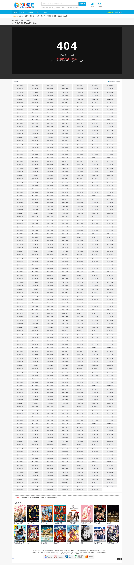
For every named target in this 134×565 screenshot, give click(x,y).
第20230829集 (65, 196)
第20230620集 (110, 175)
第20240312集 (65, 247)
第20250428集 (65, 358)
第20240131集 (35, 240)
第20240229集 (80, 244)
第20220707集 (110, 106)
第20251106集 (50, 413)
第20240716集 (20, 282)
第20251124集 (80, 417)
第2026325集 (80, 448)
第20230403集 (65, 154)
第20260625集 (35, 475)
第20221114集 (110, 116)
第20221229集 (95, 130)
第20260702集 (95, 475)
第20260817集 (50, 489)
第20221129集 (35, 123)
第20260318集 (20, 448)
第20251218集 (95, 424)
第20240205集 (65, 240)
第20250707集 (35, 379)
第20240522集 (50, 268)
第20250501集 (110, 358)
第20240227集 (50, 244)
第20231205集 (65, 223)
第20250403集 (95, 351)
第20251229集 (50, 427)
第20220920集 (20, 92)
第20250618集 (95, 372)
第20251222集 (110, 424)
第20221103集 (35, 116)
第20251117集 (20, 417)
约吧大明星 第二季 (112, 543)
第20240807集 (110, 285)
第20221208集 (20, 126)
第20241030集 (95, 310)
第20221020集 (20, 113)
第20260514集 (95, 462)
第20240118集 (35, 237)
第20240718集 (50, 282)
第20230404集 (80, 154)
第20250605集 (95, 368)
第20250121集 (35, 334)
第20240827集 (65, 292)
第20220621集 (50, 102)
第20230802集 (50, 189)
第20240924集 (95, 299)
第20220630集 (50, 106)
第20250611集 (35, 372)
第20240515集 (95, 265)
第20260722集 (50, 482)
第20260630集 (65, 475)
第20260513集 (80, 462)
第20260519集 (20, 465)
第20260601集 (20, 468)
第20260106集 (110, 427)
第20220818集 (65, 99)
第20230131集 (95, 137)
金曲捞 (109, 523)
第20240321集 (50, 251)
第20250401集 (65, 351)
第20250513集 (95, 361)
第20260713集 (65, 479)
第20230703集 (110, 178)
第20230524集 (80, 168)
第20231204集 (50, 223)
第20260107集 (20, 430)
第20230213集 (80, 140)
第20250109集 (50, 330)
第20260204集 (50, 437)
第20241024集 (50, 310)
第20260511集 (50, 462)
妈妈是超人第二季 (86, 523)
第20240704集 (35, 278)
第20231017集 (65, 209)
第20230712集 (95, 182)
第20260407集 (80, 451)
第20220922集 (95, 88)
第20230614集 (65, 175)
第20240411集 (20, 258)
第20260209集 (80, 437)
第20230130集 (80, 137)
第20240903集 (20, 296)
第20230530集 (20, 171)
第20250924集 (95, 399)
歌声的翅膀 (44, 543)
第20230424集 (20, 161)
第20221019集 (110, 109)
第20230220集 (50, 144)
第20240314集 (95, 247)
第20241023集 (35, 310)
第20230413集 (50, 158)
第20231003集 (50, 206)
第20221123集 (95, 120)
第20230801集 (35, 189)
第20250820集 (110, 389)
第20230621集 (35, 178)
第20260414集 (35, 455)
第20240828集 (80, 292)
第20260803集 (35, 486)
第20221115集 (20, 120)
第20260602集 (35, 468)
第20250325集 (110, 348)
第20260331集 (20, 451)
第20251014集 (50, 406)
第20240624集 (35, 275)
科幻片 (37, 16)
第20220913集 (80, 92)
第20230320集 (50, 151)
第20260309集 (35, 444)
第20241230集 (65, 327)
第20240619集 (20, 275)
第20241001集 (50, 303)
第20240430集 (65, 261)
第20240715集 (110, 278)
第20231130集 (35, 223)
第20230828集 (50, 196)
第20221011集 (50, 85)
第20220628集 (20, 106)
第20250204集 (110, 334)
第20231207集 (95, 223)
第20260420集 (80, 455)
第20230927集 (110, 202)
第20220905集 (50, 95)
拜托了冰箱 (44, 523)
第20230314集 (110, 147)
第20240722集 (65, 282)
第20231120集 (35, 220)
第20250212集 (80, 337)
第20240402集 (35, 254)
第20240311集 (50, 247)
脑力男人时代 (98, 543)
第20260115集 (95, 430)
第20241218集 (95, 323)
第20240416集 (50, 258)
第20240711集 (95, 278)
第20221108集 (65, 116)
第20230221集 (35, 144)
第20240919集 (65, 299)
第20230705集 (35, 182)
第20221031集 (95, 113)
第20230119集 (65, 137)
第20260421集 (95, 455)
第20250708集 (50, 379)
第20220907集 (20, 95)
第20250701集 (95, 375)
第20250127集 (80, 334)
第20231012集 (35, 209)
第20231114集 (95, 216)
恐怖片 (43, 16)
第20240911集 (95, 296)
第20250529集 (35, 368)
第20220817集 (80, 99)
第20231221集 (110, 227)
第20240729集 (20, 285)
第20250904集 (35, 396)
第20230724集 (65, 185)
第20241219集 (110, 323)
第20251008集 (110, 403)
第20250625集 (50, 375)
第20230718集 (20, 185)
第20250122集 (50, 334)
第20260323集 (50, 448)
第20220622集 (65, 102)
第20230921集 (65, 202)
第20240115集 (95, 234)
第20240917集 (35, 299)
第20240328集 (110, 251)
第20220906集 (35, 95)
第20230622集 (20, 178)
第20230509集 (50, 164)
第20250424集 (50, 358)
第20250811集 (20, 389)
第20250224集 (65, 341)
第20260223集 (35, 441)
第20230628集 (80, 178)
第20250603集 (65, 368)
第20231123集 (80, 220)
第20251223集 (20, 427)
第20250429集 (80, 358)
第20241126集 (110, 316)
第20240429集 (50, 261)
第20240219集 (95, 240)
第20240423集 (110, 258)
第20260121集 (35, 434)
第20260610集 (110, 468)
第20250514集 (110, 361)
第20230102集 (110, 130)
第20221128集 (20, 123)
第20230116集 (20, 137)
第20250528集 (20, 368)
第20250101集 (80, 327)
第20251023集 (35, 410)
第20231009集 (95, 206)
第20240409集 (80, 254)
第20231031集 (80, 213)
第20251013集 (35, 406)
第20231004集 (65, 206)
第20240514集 (80, 265)
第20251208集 (95, 420)
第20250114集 (80, 330)
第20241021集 (110, 306)
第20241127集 (20, 320)
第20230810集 (20, 192)
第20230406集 (110, 154)
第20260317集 (110, 444)
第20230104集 (35, 133)
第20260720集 (20, 482)
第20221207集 (110, 123)
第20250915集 (110, 396)
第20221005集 (95, 85)
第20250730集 (35, 386)
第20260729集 (110, 482)
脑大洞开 (56, 543)
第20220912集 (95, 92)
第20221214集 (65, 126)
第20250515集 (20, 365)
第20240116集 (110, 234)
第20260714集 (80, 479)
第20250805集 (80, 386)
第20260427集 (35, 458)
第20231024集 (20, 213)
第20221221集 (20, 130)
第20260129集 (110, 434)
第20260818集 (65, 489)
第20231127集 (95, 220)
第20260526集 (80, 465)
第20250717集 (35, 382)
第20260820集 (95, 489)
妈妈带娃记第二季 (19, 543)
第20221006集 (80, 85)
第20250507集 (50, 361)
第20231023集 (110, 209)
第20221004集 (110, 85)
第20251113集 (110, 413)
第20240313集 (80, 247)
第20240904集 (35, 296)
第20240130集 (20, 240)
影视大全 (100, 6)
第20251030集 (95, 410)
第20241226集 (50, 327)
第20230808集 (95, 189)
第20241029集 (80, 310)
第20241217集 (80, 323)
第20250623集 (20, 375)
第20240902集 (110, 292)
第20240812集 (35, 289)
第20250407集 (110, 351)
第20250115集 (95, 330)
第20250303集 (20, 344)
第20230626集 (50, 178)
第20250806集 (95, 386)
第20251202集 (50, 420)
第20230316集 (35, 151)
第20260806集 (80, 486)
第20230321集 (65, 151)
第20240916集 (20, 299)
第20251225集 (35, 427)
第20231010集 (110, 206)
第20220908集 (110, 92)
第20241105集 (35, 313)
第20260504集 (95, 458)
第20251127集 (20, 420)
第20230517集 (20, 168)
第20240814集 (65, 289)
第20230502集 (95, 161)
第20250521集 (65, 365)
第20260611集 (20, 472)
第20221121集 (65, 120)
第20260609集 (95, 468)
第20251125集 (95, 417)
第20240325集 (65, 251)
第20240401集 (20, 254)
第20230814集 (35, 192)
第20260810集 (95, 486)
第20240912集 (110, 296)
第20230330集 (50, 154)
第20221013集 (20, 85)
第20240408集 (95, 254)
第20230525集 (95, 168)
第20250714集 (95, 379)
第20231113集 (80, 216)
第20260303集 (110, 441)
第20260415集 (50, 455)
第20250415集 (65, 354)
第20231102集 (110, 213)
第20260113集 (65, 430)
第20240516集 (110, 265)
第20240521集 (35, 268)
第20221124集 (110, 120)
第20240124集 (80, 237)
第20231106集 (20, 216)
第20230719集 (35, 185)
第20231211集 (110, 223)
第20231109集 (65, 216)
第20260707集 (20, 479)
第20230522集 (50, 168)
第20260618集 (80, 472)
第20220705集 (80, 106)
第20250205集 (20, 337)
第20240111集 (80, 234)
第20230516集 (110, 164)
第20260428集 (50, 458)
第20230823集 (20, 196)
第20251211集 (35, 424)
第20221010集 (65, 85)
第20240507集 (20, 265)
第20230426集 (50, 161)
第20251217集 (80, 424)
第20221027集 (80, 113)
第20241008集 (110, 303)
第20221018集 (80, 109)
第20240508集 (35, 265)
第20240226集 (35, 244)
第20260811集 (110, 486)
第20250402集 (80, 351)
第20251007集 (95, 403)
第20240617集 (95, 272)
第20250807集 (110, 386)
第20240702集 (110, 275)
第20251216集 (65, 424)
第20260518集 (110, 462)
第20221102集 (20, 116)
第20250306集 (65, 344)
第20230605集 (65, 171)
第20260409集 (110, 451)
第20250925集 (110, 399)
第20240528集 (95, 268)
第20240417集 (65, 258)
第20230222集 (65, 144)
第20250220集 (50, 341)
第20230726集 (95, 185)
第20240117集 (20, 237)
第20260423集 (20, 458)
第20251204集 (80, 420)
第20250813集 (50, 389)
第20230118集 (50, 137)
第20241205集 (95, 320)
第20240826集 (50, 292)
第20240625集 (50, 275)
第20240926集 (20, 303)
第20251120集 (65, 417)
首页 (23, 5)
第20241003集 (80, 303)
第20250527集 (110, 365)
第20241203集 (65, 320)
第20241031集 (110, 310)
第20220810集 (20, 99)
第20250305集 (50, 344)
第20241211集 (35, 323)
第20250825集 (35, 392)
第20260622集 (95, 472)
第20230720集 (50, 185)
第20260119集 (110, 430)
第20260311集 (65, 444)
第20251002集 (65, 403)
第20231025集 (35, 213)
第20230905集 (20, 199)
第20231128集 (110, 220)
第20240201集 (50, 240)
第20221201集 (65, 123)
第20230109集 (65, 133)
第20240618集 (110, 272)
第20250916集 (20, 399)
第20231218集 (65, 227)
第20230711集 (80, 182)
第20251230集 (65, 427)
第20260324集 (65, 448)
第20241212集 (50, 323)
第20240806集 (95, 285)
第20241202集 (50, 320)
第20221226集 (50, 130)
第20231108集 (50, 216)
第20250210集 (50, 337)
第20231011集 (20, 209)
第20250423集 (35, 358)
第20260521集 (50, 465)
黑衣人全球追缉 (56, 7)
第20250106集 (110, 327)
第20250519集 (35, 365)
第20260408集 (95, 451)
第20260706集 (110, 475)
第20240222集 (20, 244)
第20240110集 (65, 234)
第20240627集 (80, 275)
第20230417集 (65, 158)
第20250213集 (95, 337)
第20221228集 (80, 130)
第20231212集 (20, 227)
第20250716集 (20, 382)
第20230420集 (110, 158)
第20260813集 (35, 489)
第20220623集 (95, 102)
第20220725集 (80, 102)
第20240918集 (50, 299)
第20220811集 (20, 102)
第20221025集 (50, 113)
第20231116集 (20, 220)
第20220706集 (95, 106)
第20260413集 (20, 455)
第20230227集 (95, 144)
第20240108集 (35, 234)
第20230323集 (95, 151)
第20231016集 (50, 209)
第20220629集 (35, 106)
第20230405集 (95, 154)
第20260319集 (35, 448)
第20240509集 (50, 265)
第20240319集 (20, 251)
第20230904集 (110, 196)
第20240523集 (65, 268)
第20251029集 (80, 410)
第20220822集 (50, 99)
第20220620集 (35, 102)
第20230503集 (110, 161)
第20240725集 (110, 282)
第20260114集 (80, 430)
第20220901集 (65, 95)
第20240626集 (65, 275)
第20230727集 (110, 185)
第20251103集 (110, 410)
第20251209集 (110, 420)
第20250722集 (65, 382)
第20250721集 (50, 382)
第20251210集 (20, 424)
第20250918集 (50, 399)
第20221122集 (80, 120)
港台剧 (65, 16)
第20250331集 (50, 351)
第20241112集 (95, 313)
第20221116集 (35, 120)
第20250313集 (20, 348)
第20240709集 (65, 278)
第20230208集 (50, 140)
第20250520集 (50, 365)
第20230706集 (50, 182)
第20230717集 (110, 182)
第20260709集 (50, 479)
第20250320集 (80, 348)
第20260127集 (80, 434)
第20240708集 (50, 278)
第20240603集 (35, 272)
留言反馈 (118, 12)
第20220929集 (35, 88)
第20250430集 (95, 358)
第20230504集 (20, 164)
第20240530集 (20, 272)
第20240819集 (95, 289)
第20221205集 (80, 123)
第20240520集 (20, 268)
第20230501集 (80, 161)
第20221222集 (35, 130)
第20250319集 (65, 348)
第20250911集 (95, 396)
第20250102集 (95, 327)
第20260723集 (65, 482)
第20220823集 (35, 99)
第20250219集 (35, 341)
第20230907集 (50, 199)
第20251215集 (50, 424)
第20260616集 (50, 472)
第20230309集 (80, 147)
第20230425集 (35, 161)
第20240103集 (110, 230)
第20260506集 (20, 462)
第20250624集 (35, 375)
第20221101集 (110, 113)
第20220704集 (65, 106)
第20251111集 (80, 413)
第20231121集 (50, 220)
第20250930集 (35, 403)
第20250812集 (35, 389)
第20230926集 (95, 202)
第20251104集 (20, 413)
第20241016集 (80, 306)
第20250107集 (20, 330)
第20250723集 (80, 382)
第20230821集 (95, 192)
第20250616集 (65, 372)
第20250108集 (35, 330)
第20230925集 (80, 202)
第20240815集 (80, 289)
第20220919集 (35, 92)
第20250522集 (80, 365)
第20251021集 (110, 406)
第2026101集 (80, 427)
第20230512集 (20, 175)
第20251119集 (50, 417)
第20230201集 (110, 137)
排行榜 (92, 6)
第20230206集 (35, 140)
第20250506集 (35, 361)
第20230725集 (80, 185)
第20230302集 (35, 147)
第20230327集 (110, 151)
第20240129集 (110, 237)
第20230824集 (35, 196)
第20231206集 (80, 223)
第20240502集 (95, 261)
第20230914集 (110, 199)
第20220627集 (110, 102)
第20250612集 (50, 372)
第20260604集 (65, 468)
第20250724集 (95, 382)
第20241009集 (20, 306)
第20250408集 (20, 354)
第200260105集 (94, 427)
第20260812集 (20, 489)
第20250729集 (20, 386)
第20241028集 (65, 310)
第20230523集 (65, 168)
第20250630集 (80, 375)
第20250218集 (20, 341)
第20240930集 (35, 303)
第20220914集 (65, 92)
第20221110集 (95, 116)
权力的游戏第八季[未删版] (72, 7)
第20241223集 (20, 327)
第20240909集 (65, 296)
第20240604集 (50, 272)
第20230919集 (35, 202)
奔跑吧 (69, 543)
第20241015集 (65, 306)
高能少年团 (97, 523)
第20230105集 (50, 133)
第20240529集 (110, 268)
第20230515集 (95, 164)
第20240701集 (95, 275)
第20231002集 (35, 206)
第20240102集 (95, 230)
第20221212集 (35, 126)
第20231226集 (35, 230)
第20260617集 (65, 472)
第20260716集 (110, 479)
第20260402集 (50, 451)
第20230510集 (65, 164)
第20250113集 (65, 330)
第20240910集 (80, 296)
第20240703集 (20, 278)
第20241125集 (95, 316)
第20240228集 (65, 244)
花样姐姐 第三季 (18, 523)
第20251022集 (20, 410)
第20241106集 (50, 313)
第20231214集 (50, 227)
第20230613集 (50, 175)
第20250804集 (65, 386)
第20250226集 (95, 341)
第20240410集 (110, 254)
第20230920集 (50, 202)
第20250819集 (95, 389)
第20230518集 (35, 168)
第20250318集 (50, 348)
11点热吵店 (27, 20)
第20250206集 (35, 337)
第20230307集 (50, 147)
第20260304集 (20, 444)
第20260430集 (80, 458)
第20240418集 (80, 258)
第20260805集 (65, 486)
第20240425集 (35, 261)
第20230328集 (20, 154)
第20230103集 (20, 133)
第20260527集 (95, 465)
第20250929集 (20, 403)
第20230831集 (95, 196)
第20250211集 (65, 337)
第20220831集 (80, 95)
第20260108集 (35, 430)
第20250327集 (35, 351)
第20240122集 (50, 237)
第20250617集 (80, 372)
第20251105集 (35, 413)
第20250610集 (20, 372)
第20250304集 (35, 344)
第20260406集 (65, 451)
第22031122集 (65, 220)
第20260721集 (35, 482)
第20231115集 (110, 216)
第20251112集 (95, 413)
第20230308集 (65, 147)
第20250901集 (95, 392)
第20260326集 (95, 448)
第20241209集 (110, 320)
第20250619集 (110, 372)
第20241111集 (80, 313)
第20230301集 (20, 147)
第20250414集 (50, 354)
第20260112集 (50, 430)
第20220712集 (35, 109)
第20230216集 (20, 144)
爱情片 (32, 16)
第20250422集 (20, 358)
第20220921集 (110, 88)
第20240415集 (35, 258)
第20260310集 (50, 444)
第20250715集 (110, 379)
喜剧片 (26, 16)
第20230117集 (35, 137)
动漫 (45, 12)
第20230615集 (80, 175)
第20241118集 (35, 316)
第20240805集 (80, 285)
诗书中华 (83, 543)
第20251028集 (65, 410)
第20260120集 (20, 434)
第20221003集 (20, 88)
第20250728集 (110, 382)
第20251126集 (110, 417)
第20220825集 (95, 95)
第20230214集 (95, 140)
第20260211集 (110, 437)
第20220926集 (80, 88)
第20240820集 (110, 289)
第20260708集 (35, 479)
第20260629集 (50, 475)
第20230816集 (65, 192)
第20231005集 (80, 206)
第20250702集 (110, 375)
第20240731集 (50, 285)
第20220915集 (50, 92)
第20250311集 (95, 344)
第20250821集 (20, 392)
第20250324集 (95, 348)
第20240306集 (20, 247)
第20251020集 (95, 406)
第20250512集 (80, 361)
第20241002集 (65, 303)
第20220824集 (110, 95)
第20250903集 (20, 396)
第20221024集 (35, 113)
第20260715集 (95, 479)
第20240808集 (20, 289)
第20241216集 (65, 323)
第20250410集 (35, 354)
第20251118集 (35, 417)
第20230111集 (95, 133)
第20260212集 (20, 441)
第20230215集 (110, 140)
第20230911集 (65, 199)
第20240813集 (50, 289)
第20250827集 (65, 392)
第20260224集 (50, 441)
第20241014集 (50, 306)
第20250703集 (20, 379)
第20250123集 (65, 334)
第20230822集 (110, 192)
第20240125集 (95, 237)
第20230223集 (80, 144)
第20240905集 (50, 296)
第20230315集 (20, 151)
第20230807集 (80, 189)
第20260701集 (80, 475)
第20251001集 (50, 403)
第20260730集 (20, 486)
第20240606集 (80, 272)
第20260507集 (35, 462)
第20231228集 (65, 230)
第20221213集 (50, 126)
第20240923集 (80, 299)
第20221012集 (35, 85)
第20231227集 (50, 230)
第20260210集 (95, 437)
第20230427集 (65, 161)
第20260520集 (35, 465)
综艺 (38, 12)
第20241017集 (95, 306)
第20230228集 (110, 144)
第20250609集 (110, 368)
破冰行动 (63, 7)
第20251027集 (50, 410)
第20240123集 (65, 237)
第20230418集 (80, 158)
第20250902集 (110, 392)
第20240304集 (95, 244)
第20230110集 (80, 133)
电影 (22, 12)
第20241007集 (95, 303)
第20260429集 (65, 458)
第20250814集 (65, 389)
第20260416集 (65, 455)
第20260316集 (95, 444)
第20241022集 (20, 310)
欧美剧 (60, 16)
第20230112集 (110, 133)
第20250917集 (35, 399)
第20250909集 (65, 396)
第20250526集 (95, 365)
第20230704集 (20, 182)
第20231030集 (65, 213)
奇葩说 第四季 (58, 523)
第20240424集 (20, 261)
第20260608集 (80, 468)
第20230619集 (95, 175)
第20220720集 (50, 109)
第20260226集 (80, 441)
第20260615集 (35, 472)
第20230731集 (20, 189)
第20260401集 (35, 451)
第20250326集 (20, 351)
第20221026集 (65, 113)
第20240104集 (20, 234)
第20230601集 (50, 171)
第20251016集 (80, 406)
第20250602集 (50, 368)
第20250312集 (110, 344)
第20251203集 (65, 420)
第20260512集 (65, 462)
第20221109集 (80, 116)
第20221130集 (50, 123)
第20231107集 (35, 216)
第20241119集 (50, 316)
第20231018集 (80, 209)
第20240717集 (35, 282)
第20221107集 (50, 116)
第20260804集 (50, 486)
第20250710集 (80, 379)
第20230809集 (110, 189)
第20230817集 (80, 192)
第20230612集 (35, 175)
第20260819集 (80, 489)
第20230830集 (80, 196)
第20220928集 (50, 88)
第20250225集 (80, 341)
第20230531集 (35, 171)
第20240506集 (110, 261)
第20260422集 (110, 455)
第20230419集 (95, 158)
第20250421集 (110, 354)
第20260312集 (80, 444)
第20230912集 (80, 199)
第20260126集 (65, 434)
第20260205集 (65, 437)
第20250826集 (50, 392)
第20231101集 (95, 213)
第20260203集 (35, 437)
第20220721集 (65, 109)
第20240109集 (50, 234)
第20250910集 (80, 396)
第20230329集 (35, 154)
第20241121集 (80, 316)
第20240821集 (20, 292)
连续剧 (30, 12)
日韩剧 (54, 16)
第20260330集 (110, 448)
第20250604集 (80, 368)
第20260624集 (20, 475)
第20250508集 (65, 361)
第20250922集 (65, 399)
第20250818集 (80, 389)
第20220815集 (110, 99)
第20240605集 (65, 272)
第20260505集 (110, 458)
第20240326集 (80, 251)
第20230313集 (95, 147)
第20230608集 (110, 171)
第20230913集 (95, 199)
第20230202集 (20, 140)
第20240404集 (65, 254)
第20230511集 (80, 164)
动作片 (21, 16)
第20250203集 (95, 334)
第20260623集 (110, 472)
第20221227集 (65, 130)
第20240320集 (35, 251)
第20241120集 (65, 316)
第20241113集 (110, 313)
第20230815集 (50, 192)
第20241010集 (35, 306)
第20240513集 (65, 265)
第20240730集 (35, 285)
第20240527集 (80, 268)
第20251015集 (65, 406)
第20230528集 (110, 168)
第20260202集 (20, 437)
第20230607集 (95, 171)
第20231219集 (80, 227)
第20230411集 (20, 158)
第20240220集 (110, 240)
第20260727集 (80, 482)
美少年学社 (30, 523)
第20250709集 (65, 379)
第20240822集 (35, 292)
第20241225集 (35, 327)
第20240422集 (95, 258)
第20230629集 (95, 178)
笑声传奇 (30, 543)
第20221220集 (110, 126)
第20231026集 (50, 213)
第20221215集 (80, 126)
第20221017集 (95, 109)
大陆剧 (49, 16)
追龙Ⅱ (50, 7)
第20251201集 (35, 420)
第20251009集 (20, 406)
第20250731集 (50, 386)
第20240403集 (50, 254)
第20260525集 (65, 465)
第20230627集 (65, 178)
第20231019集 (95, 209)
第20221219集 (95, 126)
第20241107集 (65, 313)
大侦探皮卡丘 (44, 7)
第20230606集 (80, 171)
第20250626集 (65, 375)
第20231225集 (20, 230)
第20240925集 (110, 299)
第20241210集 (20, 323)
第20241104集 (20, 313)
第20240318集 (110, 247)
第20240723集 (80, 282)
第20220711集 (20, 109)
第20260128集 (95, 434)
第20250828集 (80, 392)
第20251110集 (65, 413)
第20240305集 (110, 244)
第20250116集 (110, 330)
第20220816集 (95, 99)
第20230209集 (65, 140)
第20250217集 (110, 337)
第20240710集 (80, 278)
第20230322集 (80, 151)
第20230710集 (65, 182)
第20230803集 (65, 189)
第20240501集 (80, 261)
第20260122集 (50, 434)
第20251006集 (80, 403)
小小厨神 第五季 (72, 523)
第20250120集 (20, 334)
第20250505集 (20, 361)
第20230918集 (20, 202)
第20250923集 (80, 399)
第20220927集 (65, 88)
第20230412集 (35, 158)
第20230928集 (20, 206)
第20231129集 (20, 223)
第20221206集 (95, 123)
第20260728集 (95, 482)
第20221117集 (50, 120)
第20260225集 (65, 441)
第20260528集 (110, 465)
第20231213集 (35, 227)
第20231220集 (95, 227)
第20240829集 (95, 292)
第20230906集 (35, 199)
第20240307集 (35, 247)
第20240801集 (65, 285)
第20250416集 (80, 354)
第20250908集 (50, 396)
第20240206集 (80, 240)
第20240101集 (80, 230)
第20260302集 (95, 441)
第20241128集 (35, 320)
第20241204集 (80, 320)
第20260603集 (50, 468)
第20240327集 (95, 251)
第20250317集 (35, 348)
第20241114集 (20, 316)
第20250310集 (80, 344)
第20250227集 (110, 341)
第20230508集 (35, 164)
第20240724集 (95, 282)
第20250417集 (95, 354)
